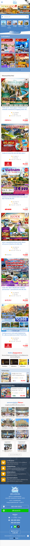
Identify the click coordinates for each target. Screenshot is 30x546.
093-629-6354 (15, 523)
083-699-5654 (15, 520)
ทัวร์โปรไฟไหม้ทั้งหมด (14, 70)
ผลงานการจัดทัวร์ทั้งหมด (14, 455)
